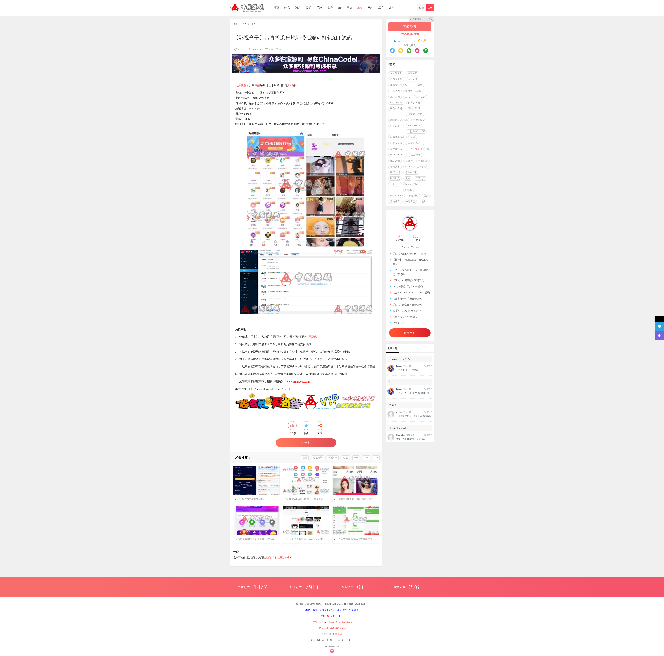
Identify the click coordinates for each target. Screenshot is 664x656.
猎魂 (423, 201)
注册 (429, 7)
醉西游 (409, 189)
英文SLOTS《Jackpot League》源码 (411, 292)
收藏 (423, 40)
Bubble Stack (396, 195)
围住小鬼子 (414, 149)
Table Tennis (414, 125)
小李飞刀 (395, 91)
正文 (253, 24)
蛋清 (426, 195)
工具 (381, 7)
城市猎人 (395, 178)
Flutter (408, 166)
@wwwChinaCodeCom (340, 622)
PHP (356, 457)
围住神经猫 (396, 149)
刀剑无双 (395, 184)
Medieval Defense (399, 120)
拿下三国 (395, 97)
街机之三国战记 (413, 91)
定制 (392, 7)
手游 (319, 7)
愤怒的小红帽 (415, 114)
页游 (308, 7)
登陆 (268, 557)
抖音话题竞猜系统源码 (249, 498)
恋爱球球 (415, 155)
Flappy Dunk (414, 108)
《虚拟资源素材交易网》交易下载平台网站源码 (307, 539)
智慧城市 (395, 166)
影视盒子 (243, 85)
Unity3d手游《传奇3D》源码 (408, 286)
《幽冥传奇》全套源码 (405, 316)
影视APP (333, 457)
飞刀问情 (417, 85)
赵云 (407, 97)
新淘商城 (422, 166)
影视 (345, 457)
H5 (339, 7)
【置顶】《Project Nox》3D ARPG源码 (411, 261)
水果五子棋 (396, 143)
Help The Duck (397, 154)
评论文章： (404, 366)
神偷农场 (410, 201)
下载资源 (410, 27)
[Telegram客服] (659, 326)
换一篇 (306, 442)
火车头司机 (414, 102)
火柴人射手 (396, 126)
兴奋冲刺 (412, 73)
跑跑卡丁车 (396, 79)
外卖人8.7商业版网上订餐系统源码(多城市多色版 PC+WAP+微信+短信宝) (307, 498)
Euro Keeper (396, 102)
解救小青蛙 (396, 108)
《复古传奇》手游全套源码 (407, 298)
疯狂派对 (413, 195)
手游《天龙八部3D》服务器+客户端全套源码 (410, 272)
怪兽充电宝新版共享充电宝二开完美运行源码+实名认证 (356, 539)
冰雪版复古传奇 (398, 85)
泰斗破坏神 (411, 172)
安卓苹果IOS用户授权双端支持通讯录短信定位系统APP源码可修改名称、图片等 (356, 498)
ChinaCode (257, 49)
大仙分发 (423, 160)
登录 (421, 7)
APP (359, 7)
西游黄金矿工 (415, 143)
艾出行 (409, 160)
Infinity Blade (412, 184)
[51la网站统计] (332, 650)
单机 (349, 7)
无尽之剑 (395, 160)
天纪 (407, 178)
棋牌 (330, 7)
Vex (427, 149)
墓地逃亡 (395, 201)
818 (376, 457)
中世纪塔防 (419, 120)
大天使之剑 (396, 73)
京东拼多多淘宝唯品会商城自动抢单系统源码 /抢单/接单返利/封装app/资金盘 (257, 539)
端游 (298, 7)
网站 (370, 7)
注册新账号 (283, 557)
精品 (287, 7)
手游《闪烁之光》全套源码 (407, 304)
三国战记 (420, 97)
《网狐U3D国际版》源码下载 (408, 280)
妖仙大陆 (412, 79)
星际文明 (395, 172)
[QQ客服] (659, 335)
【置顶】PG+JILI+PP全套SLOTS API (413, 393)
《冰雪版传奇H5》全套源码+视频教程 (413, 416)
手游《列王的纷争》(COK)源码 (409, 253)
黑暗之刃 (420, 178)
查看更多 (398, 323)
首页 (276, 7)
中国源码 (311, 336)
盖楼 (412, 137)
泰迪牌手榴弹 (397, 137)
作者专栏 (410, 332)
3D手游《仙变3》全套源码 (407, 310)
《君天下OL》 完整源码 (407, 370)
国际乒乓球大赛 (416, 131)
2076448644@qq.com (337, 628)
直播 (257, 85)
